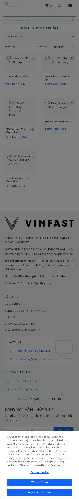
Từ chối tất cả (39, 482)
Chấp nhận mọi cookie (39, 492)
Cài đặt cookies (39, 472)
